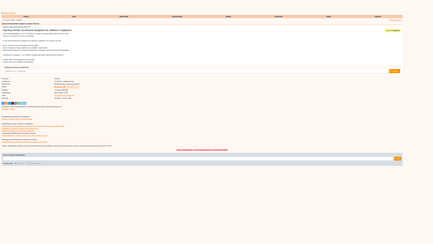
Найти (397, 159)
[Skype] (22, 103)
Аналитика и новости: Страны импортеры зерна (20, 128)
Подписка (377, 16)
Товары (328, 16)
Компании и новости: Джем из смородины (18, 131)
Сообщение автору (71, 87)
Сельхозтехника (177, 16)
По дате (20, 163)
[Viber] (15, 103)
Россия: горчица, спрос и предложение (17, 119)
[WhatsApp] (18, 103)
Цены (74, 16)
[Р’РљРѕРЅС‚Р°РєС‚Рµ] (3, 103)
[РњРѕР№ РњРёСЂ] (9, 103)
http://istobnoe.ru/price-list (64, 95)
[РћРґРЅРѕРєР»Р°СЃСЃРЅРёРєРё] (6, 103)
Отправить (394, 71)
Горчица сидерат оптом (55, 126)
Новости (26, 16)
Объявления (279, 16)
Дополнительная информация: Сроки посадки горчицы (23, 126)
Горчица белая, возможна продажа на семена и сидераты (24, 142)
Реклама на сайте (395, 20)
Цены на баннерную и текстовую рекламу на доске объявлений (202, 150)
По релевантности (34, 163)
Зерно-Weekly (123, 16)
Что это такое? (36, 27)
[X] (12, 103)
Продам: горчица (8, 109)
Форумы (228, 16)
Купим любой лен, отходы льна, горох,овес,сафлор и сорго (24, 135)
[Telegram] (25, 103)
